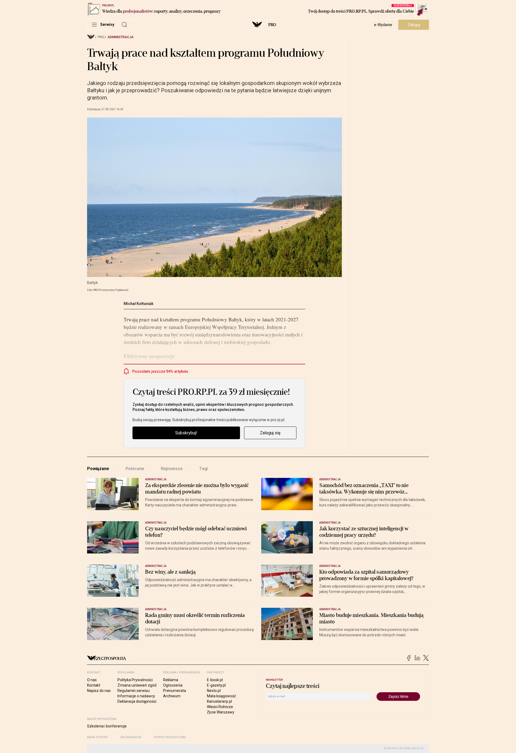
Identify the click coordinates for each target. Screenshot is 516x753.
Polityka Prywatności (135, 680)
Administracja (121, 37)
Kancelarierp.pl (219, 701)
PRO (272, 24)
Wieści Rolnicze (220, 707)
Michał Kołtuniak (138, 303)
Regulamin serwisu (133, 690)
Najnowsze (172, 468)
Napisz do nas (99, 690)
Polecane (135, 468)
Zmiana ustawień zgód (136, 685)
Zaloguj (413, 25)
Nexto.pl (214, 690)
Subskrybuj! (186, 432)
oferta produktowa (169, 737)
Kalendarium (130, 737)
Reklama (170, 680)
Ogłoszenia (172, 685)
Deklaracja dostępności (136, 701)
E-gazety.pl (216, 685)
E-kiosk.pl (215, 680)
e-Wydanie (383, 25)
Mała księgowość (221, 696)
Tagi (203, 468)
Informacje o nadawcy (136, 696)
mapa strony (97, 737)
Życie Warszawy (220, 712)
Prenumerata (174, 690)
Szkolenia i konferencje (107, 726)
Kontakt (93, 685)
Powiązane (98, 468)
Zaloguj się (270, 432)
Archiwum (172, 696)
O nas (92, 680)
